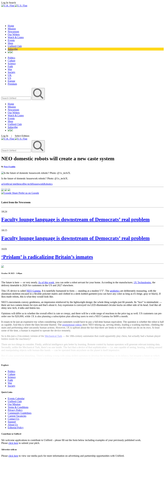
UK (10, 75)
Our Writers (14, 34)
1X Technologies (142, 282)
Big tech (27, 184)
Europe (11, 81)
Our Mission (14, 404)
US (9, 78)
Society (11, 72)
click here (13, 443)
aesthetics (115, 290)
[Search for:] (16, 98)
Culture (11, 60)
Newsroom (13, 31)
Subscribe (13, 49)
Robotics (48, 184)
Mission (12, 28)
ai (2, 184)
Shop (10, 43)
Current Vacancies (17, 416)
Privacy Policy (15, 410)
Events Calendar (16, 398)
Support (12, 421)
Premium (12, 83)
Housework (38, 184)
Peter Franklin (9, 167)
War (10, 69)
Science (12, 63)
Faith (10, 66)
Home (11, 25)
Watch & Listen (16, 37)
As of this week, (46, 282)
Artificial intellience (13, 184)
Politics (11, 57)
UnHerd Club (15, 46)
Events (11, 40)
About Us (13, 424)
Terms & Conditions (18, 407)
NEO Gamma (33, 290)
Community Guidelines (19, 413)
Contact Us (13, 418)
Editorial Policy (16, 427)
